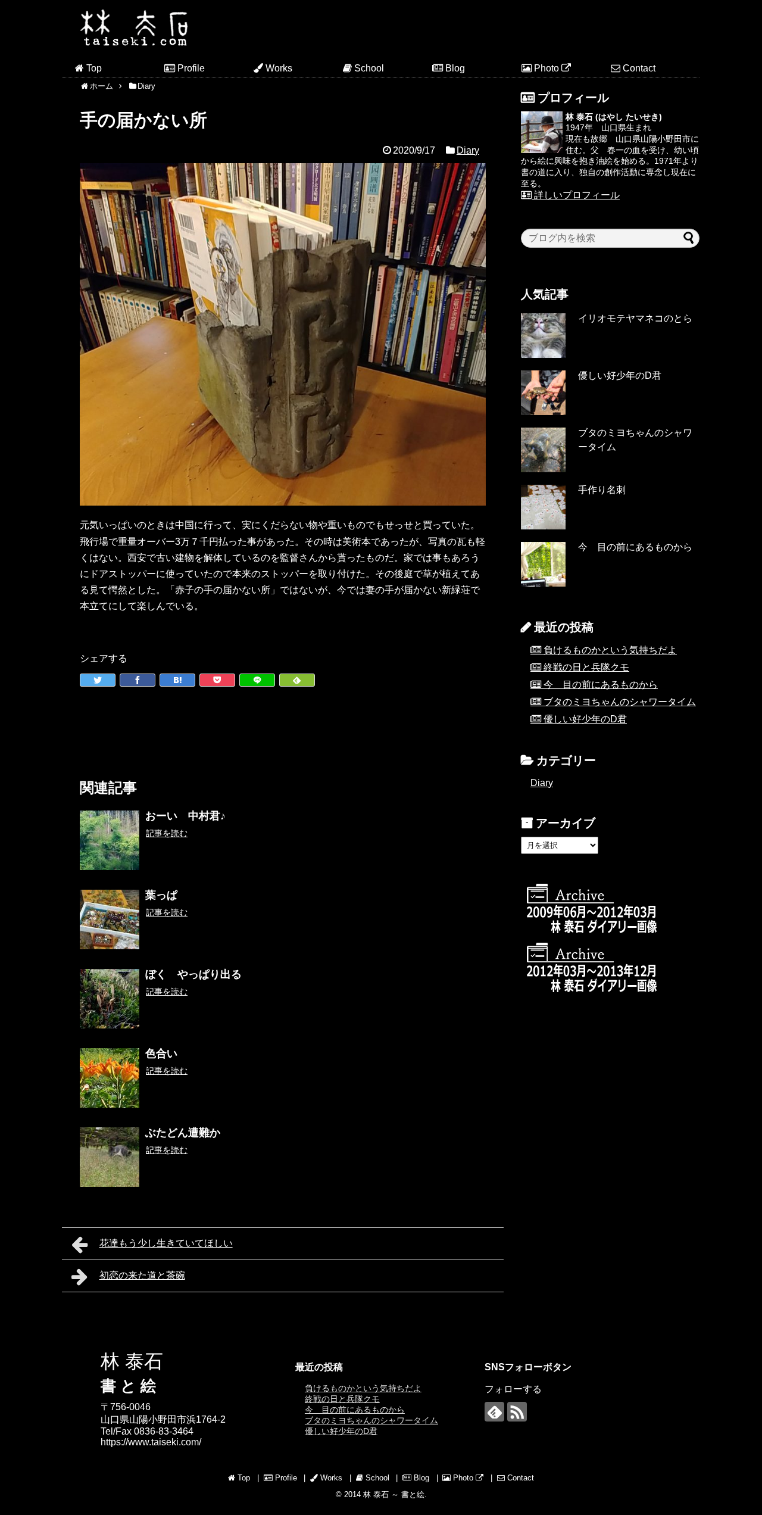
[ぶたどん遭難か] (109, 1157)
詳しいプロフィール (576, 195)
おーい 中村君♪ (185, 816)
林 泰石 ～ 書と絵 (393, 1494)
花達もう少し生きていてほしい (166, 1243)
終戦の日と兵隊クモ (586, 667)
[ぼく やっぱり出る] (109, 998)
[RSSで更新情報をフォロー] (517, 1412)
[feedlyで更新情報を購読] (494, 1412)
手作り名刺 (602, 490)
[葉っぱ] (109, 919)
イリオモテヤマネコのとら (635, 318)
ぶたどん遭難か (182, 1133)
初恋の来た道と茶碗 (142, 1275)
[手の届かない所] (177, 680)
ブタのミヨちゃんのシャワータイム (620, 702)
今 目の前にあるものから (635, 547)
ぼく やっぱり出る (193, 974)
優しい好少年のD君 (619, 375)
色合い (161, 1053)
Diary (468, 150)
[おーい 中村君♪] (109, 840)
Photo (546, 68)
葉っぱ (161, 895)
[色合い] (109, 1078)
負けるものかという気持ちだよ (610, 650)
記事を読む (167, 833)
